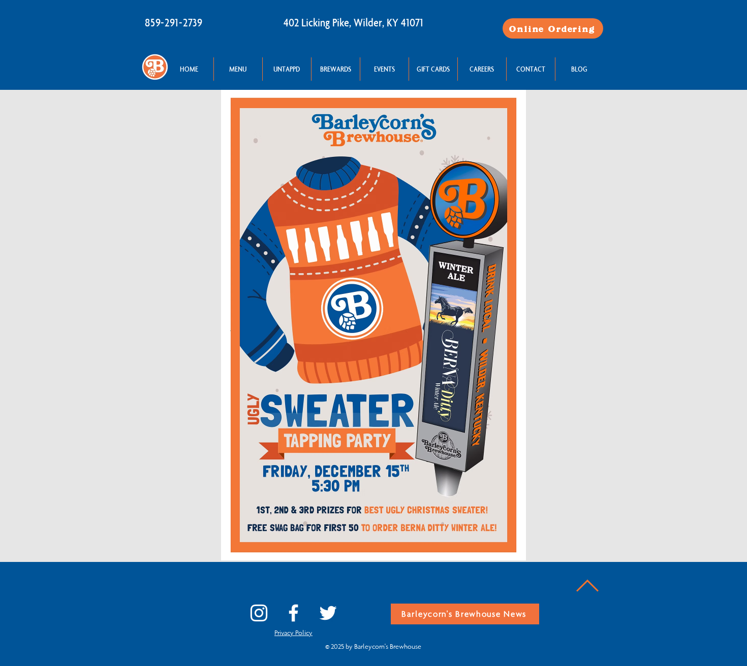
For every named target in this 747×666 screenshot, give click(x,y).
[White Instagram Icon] (258, 613)
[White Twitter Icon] (328, 613)
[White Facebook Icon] (293, 613)
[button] (238, 69)
